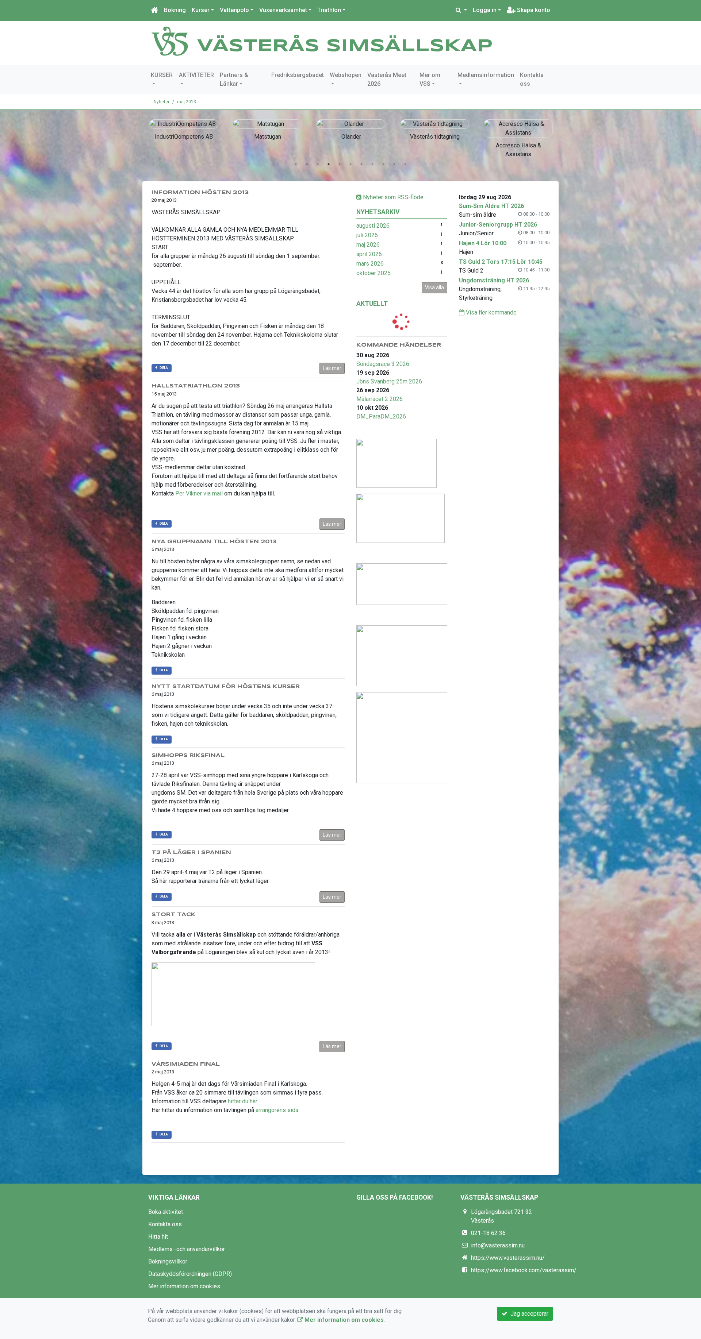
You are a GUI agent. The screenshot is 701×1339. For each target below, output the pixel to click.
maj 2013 (186, 101)
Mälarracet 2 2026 (379, 398)
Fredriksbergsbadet (297, 75)
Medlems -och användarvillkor (186, 1249)
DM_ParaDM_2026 (381, 416)
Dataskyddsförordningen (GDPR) (190, 1273)
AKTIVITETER (196, 75)
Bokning (175, 10)
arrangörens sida (277, 1110)
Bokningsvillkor (167, 1261)
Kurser (201, 10)
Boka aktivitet (165, 1211)
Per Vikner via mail (199, 493)
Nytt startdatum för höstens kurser (226, 686)
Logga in (485, 10)
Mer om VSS (430, 79)
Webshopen (345, 75)
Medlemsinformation (485, 75)
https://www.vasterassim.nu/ (508, 1257)
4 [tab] (328, 164)
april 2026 (369, 254)
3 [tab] (317, 164)
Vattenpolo (234, 10)
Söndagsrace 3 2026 (382, 363)
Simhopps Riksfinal (188, 755)
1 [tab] (295, 164)
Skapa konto (533, 10)
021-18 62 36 (488, 1233)
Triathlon (329, 10)
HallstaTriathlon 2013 (196, 386)
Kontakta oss (532, 79)
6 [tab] (350, 164)
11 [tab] (405, 164)
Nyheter (161, 101)
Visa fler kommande (490, 312)
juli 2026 (367, 235)
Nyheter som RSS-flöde (392, 197)
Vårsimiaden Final (186, 1064)
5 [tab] (339, 164)
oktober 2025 (373, 273)
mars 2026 (370, 263)
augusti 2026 (373, 225)
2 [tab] (306, 164)
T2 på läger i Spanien (191, 852)
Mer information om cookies (184, 1286)
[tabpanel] (183, 128)
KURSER (162, 75)
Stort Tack (174, 914)
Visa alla (434, 287)
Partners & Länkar (234, 79)
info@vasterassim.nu (498, 1245)
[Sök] (461, 10)
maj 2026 (368, 244)
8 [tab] (372, 164)
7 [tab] (361, 164)
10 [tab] (394, 164)
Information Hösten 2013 (200, 192)
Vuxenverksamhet (283, 10)
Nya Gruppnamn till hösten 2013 (214, 541)
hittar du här (242, 1101)
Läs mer (332, 368)
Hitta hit (158, 1236)
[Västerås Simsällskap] (170, 40)
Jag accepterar (527, 1313)
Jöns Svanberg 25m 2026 (389, 381)
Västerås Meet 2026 (386, 79)
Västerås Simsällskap (345, 46)
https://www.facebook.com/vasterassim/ (523, 1270)
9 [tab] (383, 164)
